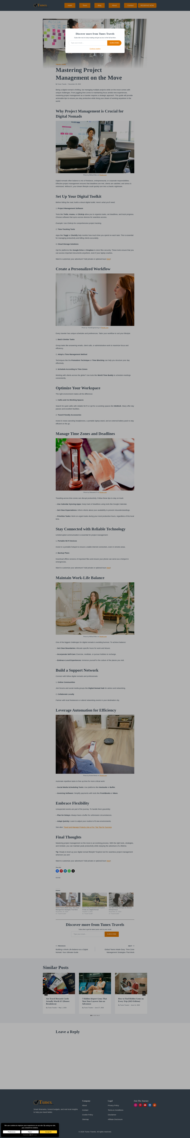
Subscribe (114, 43)
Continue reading (95, 48)
